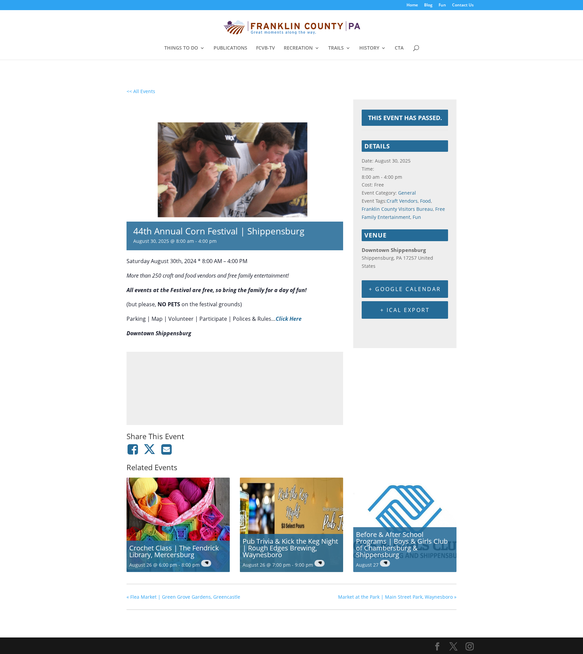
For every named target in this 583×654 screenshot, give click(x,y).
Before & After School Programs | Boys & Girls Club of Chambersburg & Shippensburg (402, 544)
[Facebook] (134, 449)
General (407, 193)
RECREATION (298, 48)
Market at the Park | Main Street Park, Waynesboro (397, 597)
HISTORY (369, 48)
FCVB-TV (265, 48)
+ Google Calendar (405, 289)
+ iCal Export (405, 310)
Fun (442, 5)
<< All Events (141, 91)
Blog (428, 5)
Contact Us (463, 5)
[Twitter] (149, 449)
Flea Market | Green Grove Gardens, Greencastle (183, 597)
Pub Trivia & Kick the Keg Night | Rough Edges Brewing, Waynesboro (290, 548)
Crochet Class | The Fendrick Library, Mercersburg (174, 551)
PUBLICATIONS (230, 48)
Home (412, 5)
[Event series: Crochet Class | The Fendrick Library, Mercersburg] (206, 563)
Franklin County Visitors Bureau (397, 209)
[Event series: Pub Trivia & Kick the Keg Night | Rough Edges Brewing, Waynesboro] (319, 563)
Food (425, 201)
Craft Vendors (402, 201)
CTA (399, 48)
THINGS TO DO (181, 48)
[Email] (166, 449)
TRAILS (336, 48)
